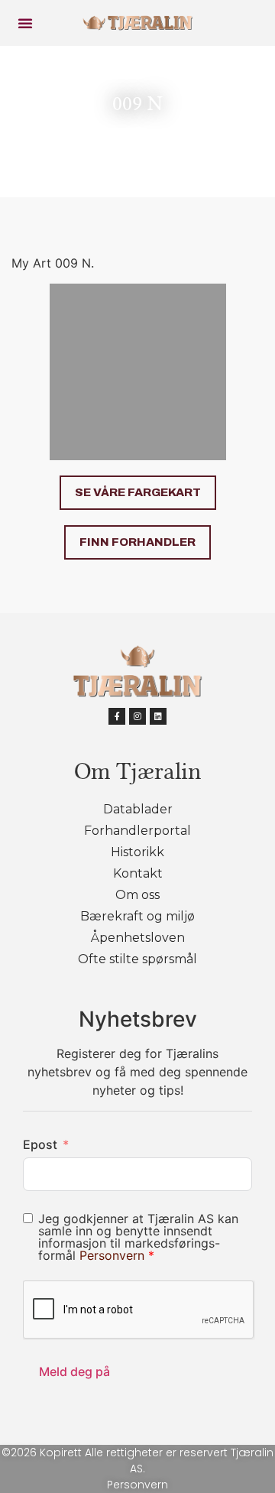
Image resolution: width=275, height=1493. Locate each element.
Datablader (138, 809)
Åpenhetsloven (138, 937)
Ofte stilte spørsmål (137, 959)
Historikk (137, 852)
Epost (40, 1144)
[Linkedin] (158, 716)
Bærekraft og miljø (137, 916)
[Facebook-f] (116, 716)
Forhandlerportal (137, 830)
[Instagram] (137, 716)
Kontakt (138, 873)
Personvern (113, 1255)
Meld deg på (74, 1371)
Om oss (137, 895)
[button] (25, 22)
